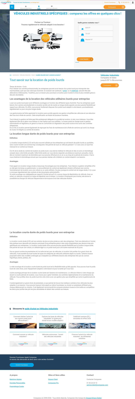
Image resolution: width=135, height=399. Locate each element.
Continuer (84, 59)
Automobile (16, 75)
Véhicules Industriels (25, 75)
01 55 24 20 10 (92, 383)
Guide (33, 75)
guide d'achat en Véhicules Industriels (41, 309)
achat (65, 91)
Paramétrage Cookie (17, 386)
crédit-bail (74, 91)
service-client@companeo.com (97, 385)
